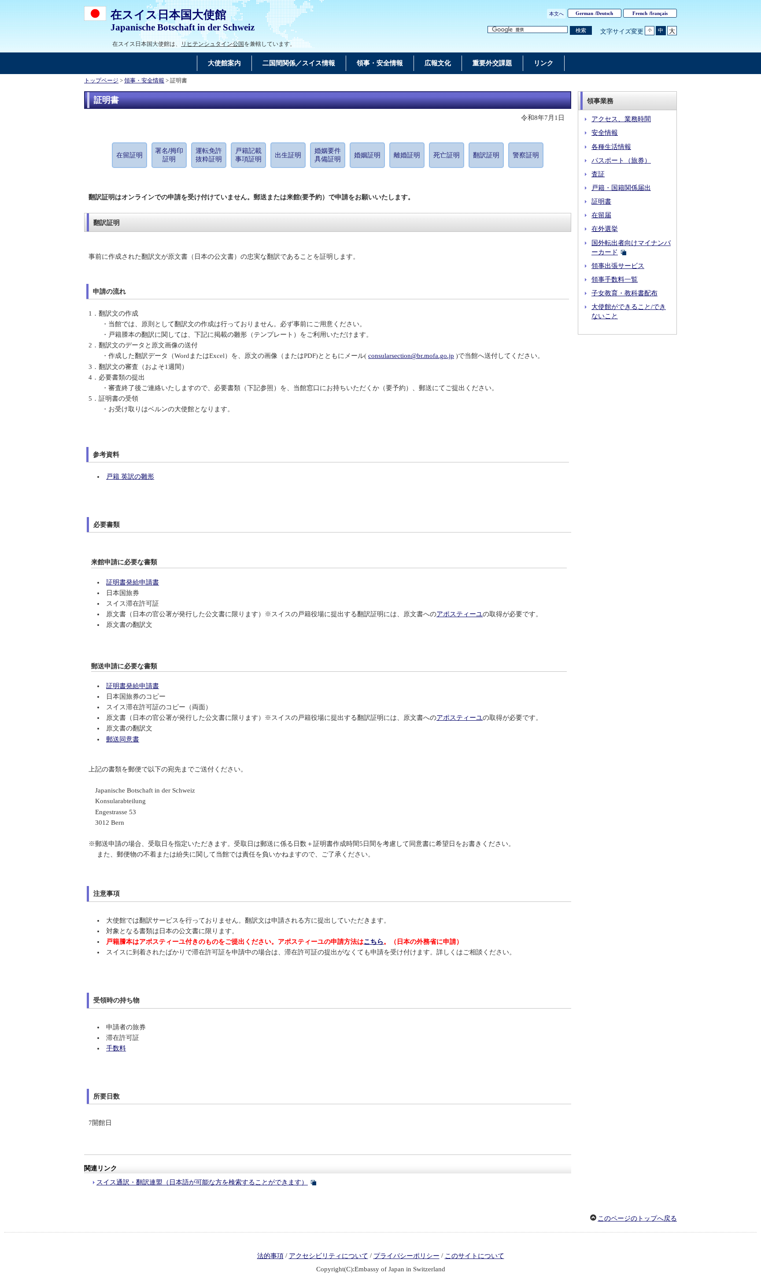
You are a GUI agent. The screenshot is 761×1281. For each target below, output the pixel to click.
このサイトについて (474, 1255)
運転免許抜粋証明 (209, 155)
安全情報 (604, 132)
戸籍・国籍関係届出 (621, 187)
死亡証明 (446, 155)
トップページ (101, 81)
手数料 (116, 1048)
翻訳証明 (486, 155)
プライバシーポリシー (406, 1255)
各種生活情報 (611, 146)
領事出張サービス (617, 265)
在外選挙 (604, 228)
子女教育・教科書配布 (624, 293)
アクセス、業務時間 (621, 119)
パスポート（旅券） (621, 160)
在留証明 (129, 155)
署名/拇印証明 (169, 155)
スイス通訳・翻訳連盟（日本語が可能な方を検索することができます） (202, 1182)
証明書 (601, 201)
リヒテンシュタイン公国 (212, 44)
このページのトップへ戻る (637, 1218)
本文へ (556, 13)
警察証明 (526, 155)
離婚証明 (407, 155)
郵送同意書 (122, 739)
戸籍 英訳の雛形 (130, 476)
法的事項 (270, 1255)
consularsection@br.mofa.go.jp (411, 355)
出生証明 (288, 155)
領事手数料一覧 (614, 279)
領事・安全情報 (144, 81)
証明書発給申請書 (132, 582)
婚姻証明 (367, 155)
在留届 (601, 215)
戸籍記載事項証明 (248, 155)
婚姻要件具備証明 (327, 155)
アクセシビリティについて (328, 1255)
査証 (598, 174)
